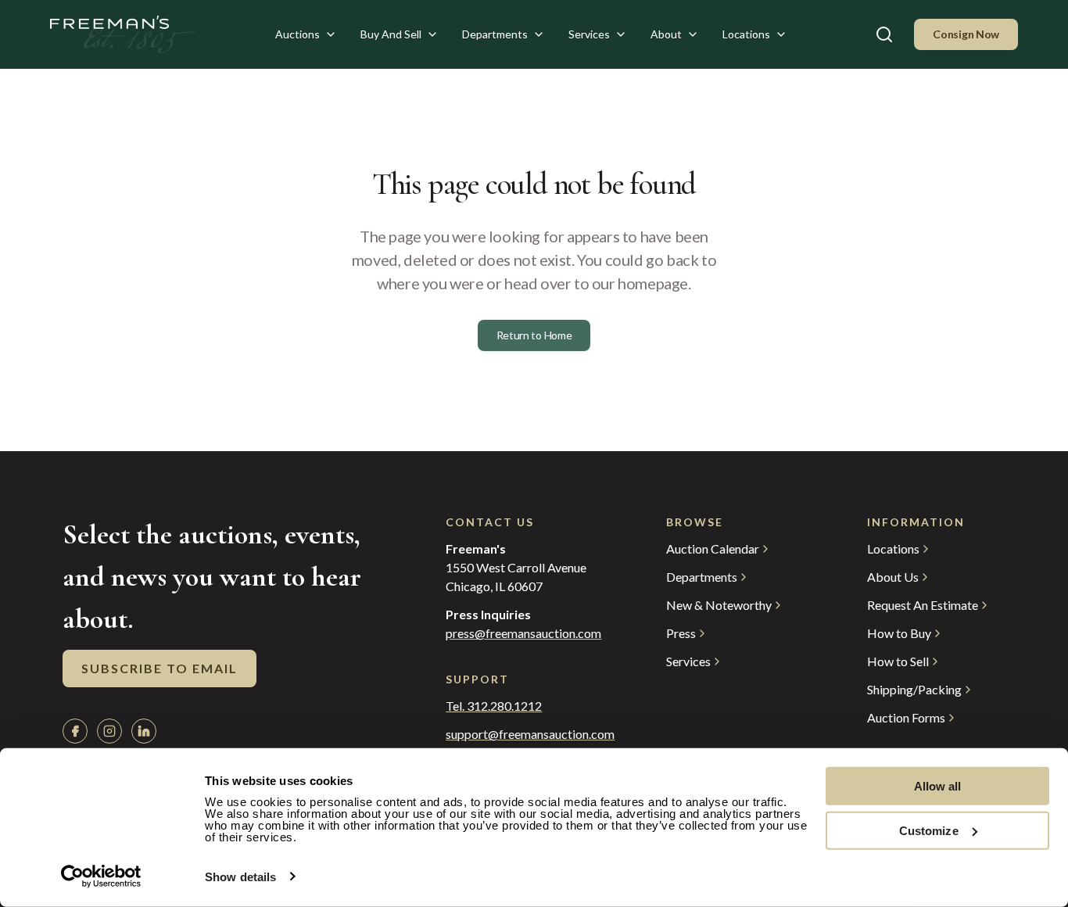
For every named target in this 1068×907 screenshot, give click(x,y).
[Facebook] (75, 731)
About (666, 34)
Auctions (297, 34)
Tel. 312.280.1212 (494, 706)
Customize (929, 830)
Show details (240, 877)
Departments (495, 34)
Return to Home (534, 335)
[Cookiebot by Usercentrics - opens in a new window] (101, 876)
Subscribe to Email (159, 668)
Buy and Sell (390, 34)
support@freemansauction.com (524, 734)
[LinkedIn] (143, 731)
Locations (746, 34)
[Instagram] (109, 731)
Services (589, 34)
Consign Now (966, 34)
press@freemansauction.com (523, 633)
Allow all (938, 786)
